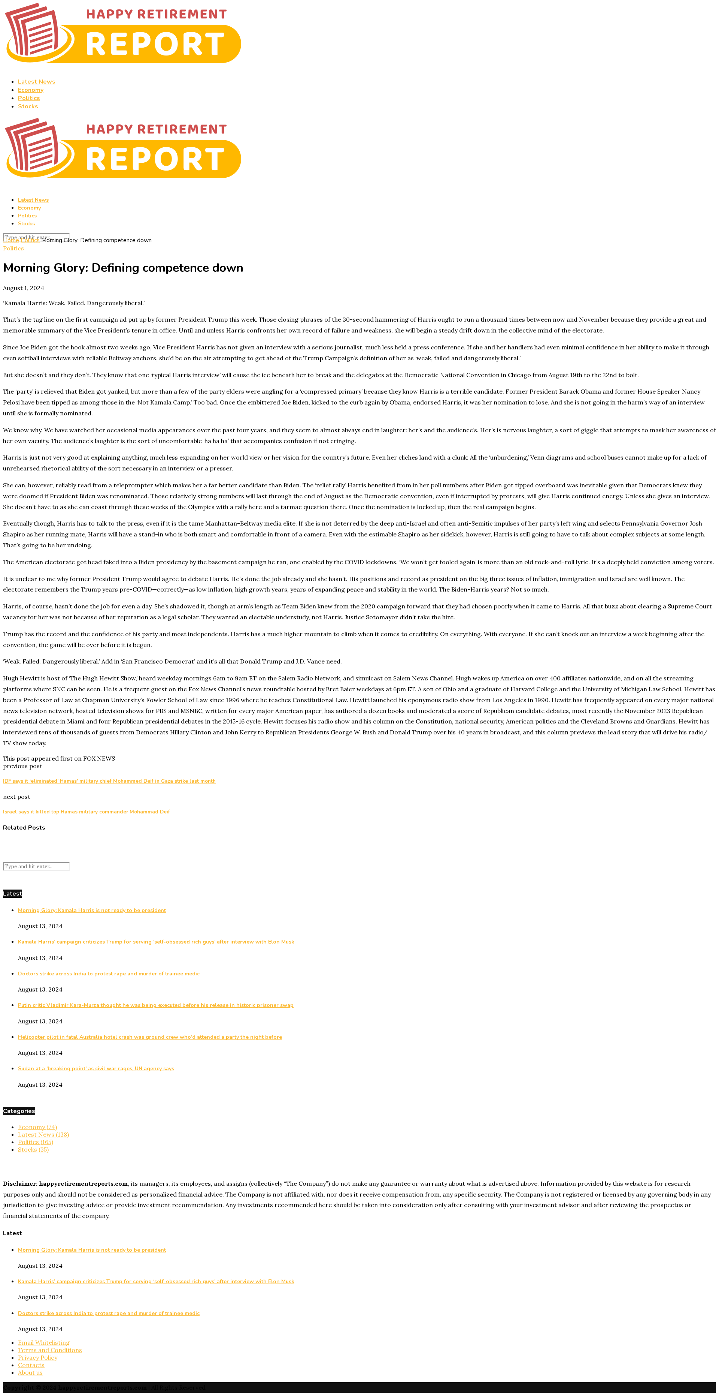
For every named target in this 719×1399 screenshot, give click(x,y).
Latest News (36, 82)
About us (30, 1372)
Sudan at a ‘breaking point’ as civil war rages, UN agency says (96, 1068)
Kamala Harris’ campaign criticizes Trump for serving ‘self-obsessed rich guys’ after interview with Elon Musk (156, 941)
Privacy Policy (37, 1357)
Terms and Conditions (50, 1350)
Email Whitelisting (44, 1342)
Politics (29, 98)
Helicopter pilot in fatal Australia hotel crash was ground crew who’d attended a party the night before (150, 1037)
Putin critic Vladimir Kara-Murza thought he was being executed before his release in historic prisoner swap (156, 1005)
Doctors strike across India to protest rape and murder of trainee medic (109, 973)
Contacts (31, 1365)
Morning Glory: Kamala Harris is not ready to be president (92, 910)
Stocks (28, 106)
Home (11, 240)
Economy (30, 90)
